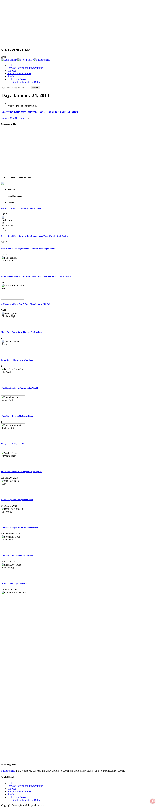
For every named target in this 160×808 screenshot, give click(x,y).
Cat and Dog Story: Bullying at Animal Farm (21, 208)
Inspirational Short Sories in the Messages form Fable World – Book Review (34, 236)
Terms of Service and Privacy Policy (25, 68)
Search (35, 87)
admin (22, 118)
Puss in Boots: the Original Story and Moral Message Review (28, 248)
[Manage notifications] (152, 801)
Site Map (12, 70)
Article (11, 76)
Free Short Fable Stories (19, 73)
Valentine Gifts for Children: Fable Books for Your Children (39, 111)
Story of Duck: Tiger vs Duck (14, 444)
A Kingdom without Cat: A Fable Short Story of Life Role (26, 304)
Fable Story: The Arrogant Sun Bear (17, 360)
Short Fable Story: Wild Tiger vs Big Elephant (21, 332)
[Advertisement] (80, 23)
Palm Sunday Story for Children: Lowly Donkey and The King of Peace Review (36, 276)
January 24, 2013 (9, 118)
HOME (11, 65)
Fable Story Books (17, 79)
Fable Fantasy (8, 770)
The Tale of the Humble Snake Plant (17, 416)
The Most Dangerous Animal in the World (19, 388)
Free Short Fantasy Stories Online (24, 82)
